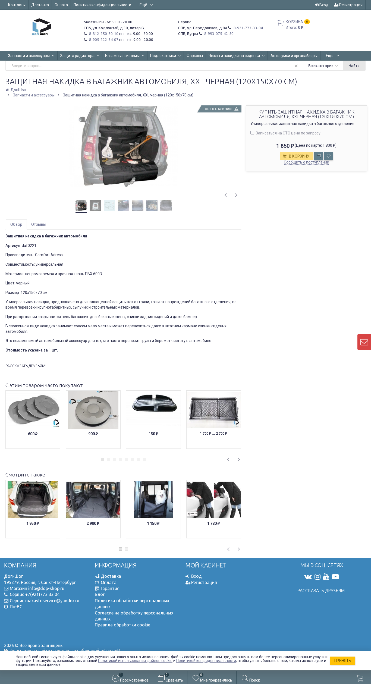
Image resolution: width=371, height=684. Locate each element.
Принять (342, 660)
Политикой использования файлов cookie (135, 660)
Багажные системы (122, 56)
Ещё (144, 5)
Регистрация (350, 5)
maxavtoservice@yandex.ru (52, 600)
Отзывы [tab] (38, 224)
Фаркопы (195, 56)
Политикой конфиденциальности (206, 660)
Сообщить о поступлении (306, 162)
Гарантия (110, 588)
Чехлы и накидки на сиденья (234, 56)
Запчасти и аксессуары (29, 56)
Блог (100, 594)
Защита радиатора (77, 56)
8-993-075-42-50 (218, 34)
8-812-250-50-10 (103, 34)
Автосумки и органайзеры (294, 56)
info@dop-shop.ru (46, 588)
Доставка (40, 5)
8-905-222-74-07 (103, 39)
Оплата (61, 5)
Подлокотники (163, 56)
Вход (323, 5)
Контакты (17, 5)
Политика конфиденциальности (102, 5)
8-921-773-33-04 (248, 28)
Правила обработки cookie (122, 624)
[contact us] (364, 342)
